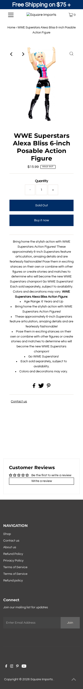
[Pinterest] (17, 666)
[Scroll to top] (73, 679)
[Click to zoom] (71, 54)
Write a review (41, 481)
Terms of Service (15, 567)
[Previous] (11, 54)
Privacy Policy (13, 560)
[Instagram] (12, 666)
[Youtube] (24, 666)
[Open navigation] (11, 15)
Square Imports (41, 679)
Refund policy (13, 580)
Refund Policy (13, 554)
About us (9, 547)
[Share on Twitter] (41, 387)
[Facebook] (6, 666)
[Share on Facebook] (34, 387)
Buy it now (41, 220)
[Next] (23, 54)
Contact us (19, 401)
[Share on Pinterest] (48, 387)
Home (11, 27)
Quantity (41, 181)
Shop (7, 534)
